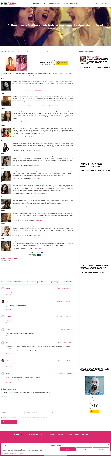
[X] (37, 255)
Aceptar (67, 449)
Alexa (7, 360)
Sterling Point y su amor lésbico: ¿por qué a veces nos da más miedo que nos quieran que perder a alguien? (94, 370)
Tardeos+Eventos (53, 3)
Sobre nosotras (33, 434)
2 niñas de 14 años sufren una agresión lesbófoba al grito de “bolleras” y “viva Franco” (92, 165)
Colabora (43, 434)
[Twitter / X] (109, 3)
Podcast (65, 3)
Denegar (84, 449)
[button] (108, 445)
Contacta (60, 434)
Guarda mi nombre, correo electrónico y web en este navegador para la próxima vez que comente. (25, 417)
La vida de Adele (38, 220)
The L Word (40, 150)
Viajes (43, 3)
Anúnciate (52, 434)
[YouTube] (102, 3)
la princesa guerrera (34, 206)
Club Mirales (74, 3)
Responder (8, 294)
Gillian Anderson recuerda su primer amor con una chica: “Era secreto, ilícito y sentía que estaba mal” (94, 267)
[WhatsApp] (106, 3)
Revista (35, 3)
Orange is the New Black (39, 193)
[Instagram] (99, 3)
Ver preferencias (101, 449)
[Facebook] (96, 3)
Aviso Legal (21, 453)
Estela (8, 343)
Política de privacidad (14, 453)
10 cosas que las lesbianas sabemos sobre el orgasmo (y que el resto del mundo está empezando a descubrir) (94, 61)
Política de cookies (5, 453)
